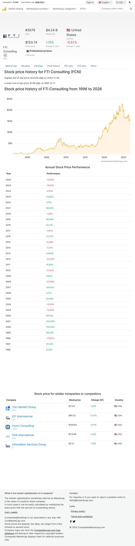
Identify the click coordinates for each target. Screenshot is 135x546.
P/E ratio (68, 66)
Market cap (11, 66)
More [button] (93, 66)
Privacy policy (78, 511)
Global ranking (15, 8)
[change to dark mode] (130, 2)
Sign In (90, 2)
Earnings (38, 66)
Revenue (25, 66)
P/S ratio (82, 66)
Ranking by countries (37, 8)
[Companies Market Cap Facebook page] (70, 522)
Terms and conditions (82, 516)
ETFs (82, 8)
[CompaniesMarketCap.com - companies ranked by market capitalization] (4, 9)
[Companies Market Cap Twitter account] (74, 522)
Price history (53, 66)
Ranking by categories (64, 8)
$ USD (120, 2)
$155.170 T (39, 2)
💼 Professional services (39, 51)
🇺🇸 (104, 2)
